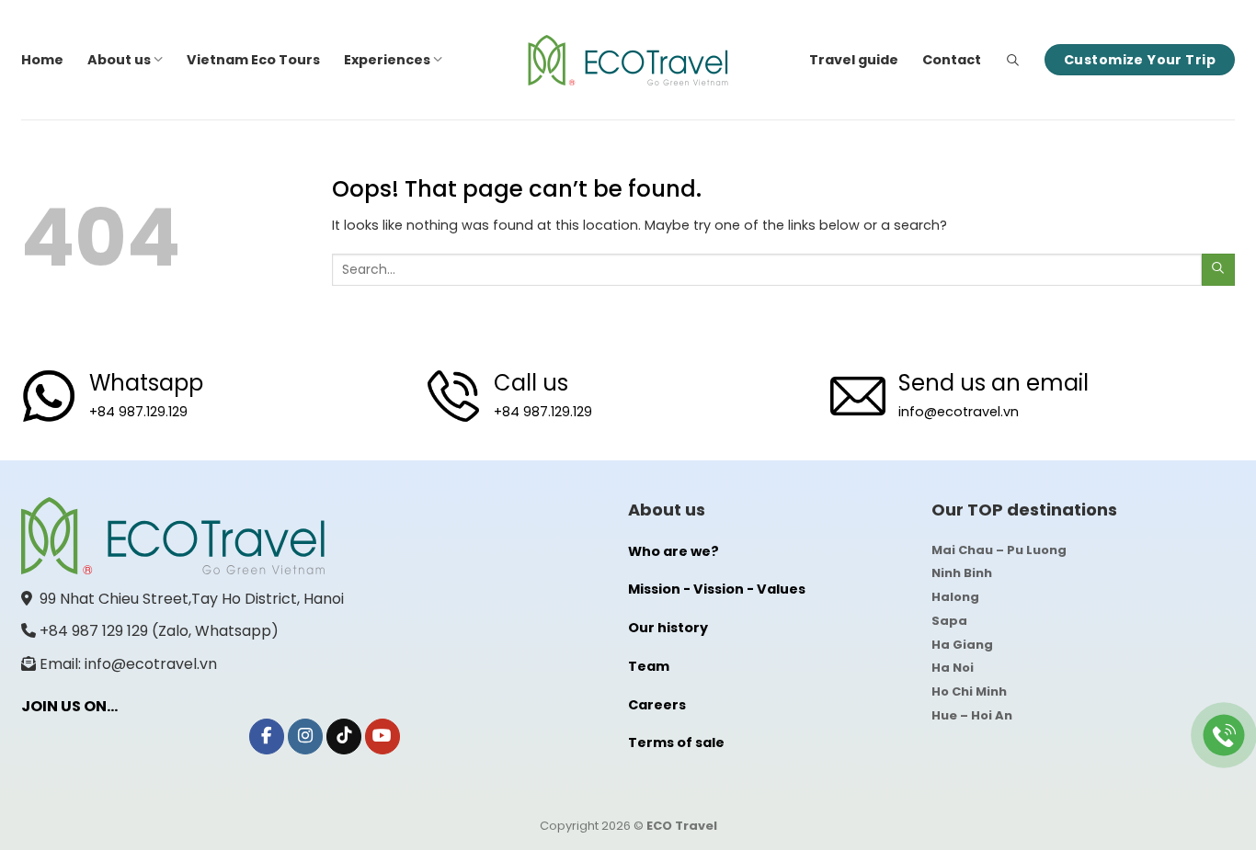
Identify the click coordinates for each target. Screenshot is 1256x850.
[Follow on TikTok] (343, 736)
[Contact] (1224, 735)
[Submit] (1218, 270)
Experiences (387, 60)
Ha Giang (962, 644)
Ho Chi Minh (969, 691)
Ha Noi (952, 667)
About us (119, 60)
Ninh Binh (961, 573)
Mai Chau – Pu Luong (999, 550)
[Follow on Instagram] (305, 736)
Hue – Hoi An (971, 715)
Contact (951, 60)
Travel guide (853, 60)
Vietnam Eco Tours (253, 60)
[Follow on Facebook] (266, 736)
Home (42, 60)
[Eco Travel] (628, 60)
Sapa (949, 620)
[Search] (1013, 60)
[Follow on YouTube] (382, 736)
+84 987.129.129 (138, 411)
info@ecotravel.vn (958, 411)
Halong (955, 597)
